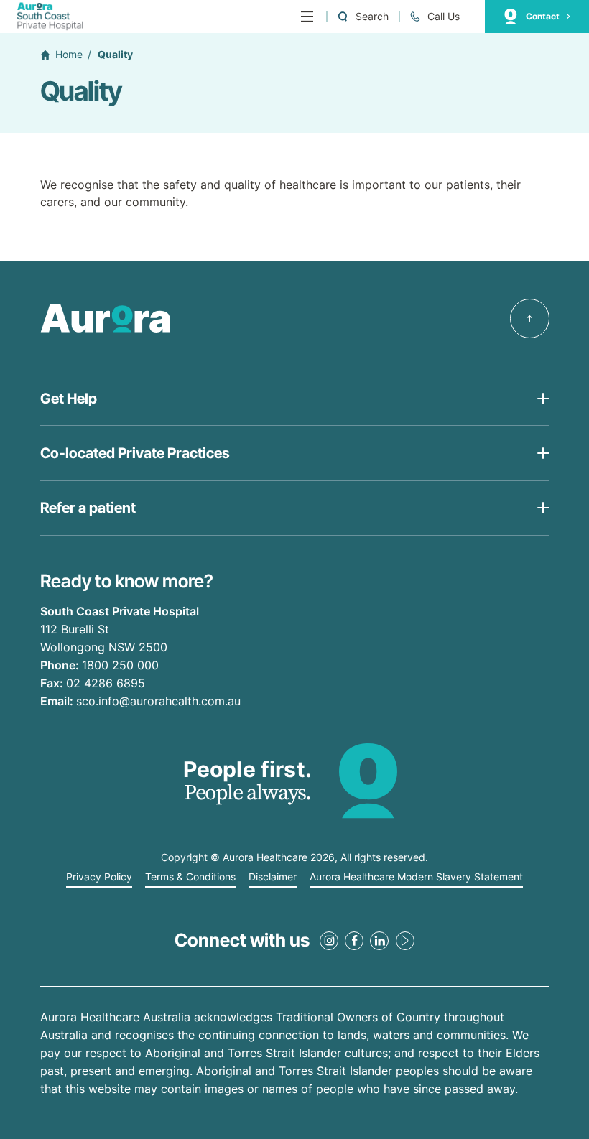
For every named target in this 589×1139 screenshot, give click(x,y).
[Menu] (307, 16)
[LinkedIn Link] (379, 940)
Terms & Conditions (190, 877)
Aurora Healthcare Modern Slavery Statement (416, 877)
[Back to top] (529, 318)
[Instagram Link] (329, 940)
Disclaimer (273, 877)
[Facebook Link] (354, 940)
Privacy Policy (99, 877)
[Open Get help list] (294, 398)
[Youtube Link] (405, 940)
